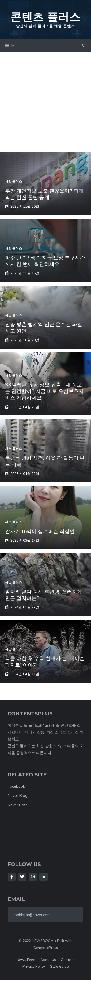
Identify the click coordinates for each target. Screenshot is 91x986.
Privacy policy (33, 966)
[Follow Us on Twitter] (22, 877)
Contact (67, 959)
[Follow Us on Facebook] (12, 877)
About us (48, 959)
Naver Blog (17, 795)
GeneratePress (45, 947)
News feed (26, 959)
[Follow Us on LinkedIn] (43, 877)
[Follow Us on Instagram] (33, 877)
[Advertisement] (45, 100)
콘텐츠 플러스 (45, 16)
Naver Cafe (18, 805)
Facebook (16, 786)
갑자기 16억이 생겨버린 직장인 (40, 531)
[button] (84, 45)
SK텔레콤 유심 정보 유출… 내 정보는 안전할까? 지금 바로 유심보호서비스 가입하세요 (44, 391)
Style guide (59, 966)
